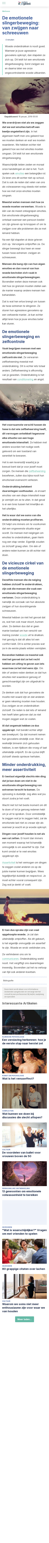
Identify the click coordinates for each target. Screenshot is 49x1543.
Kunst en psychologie (13, 1076)
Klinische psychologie (13, 1037)
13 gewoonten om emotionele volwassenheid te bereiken (21, 1193)
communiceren (10, 958)
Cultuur (6, 1150)
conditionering (25, 379)
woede (23, 635)
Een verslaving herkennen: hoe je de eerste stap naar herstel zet (24, 1041)
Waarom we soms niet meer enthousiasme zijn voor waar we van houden (23, 1307)
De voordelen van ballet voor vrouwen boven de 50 (21, 1154)
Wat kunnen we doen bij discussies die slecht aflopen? (22, 1115)
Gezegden (7, 1227)
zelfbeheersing (37, 471)
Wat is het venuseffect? (18, 1078)
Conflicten (7, 1111)
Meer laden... (24, 1319)
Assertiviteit (8, 862)
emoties (19, 173)
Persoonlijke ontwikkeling (16, 1188)
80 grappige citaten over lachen (23, 1269)
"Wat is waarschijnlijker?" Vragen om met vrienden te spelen (24, 1231)
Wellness (6, 11)
